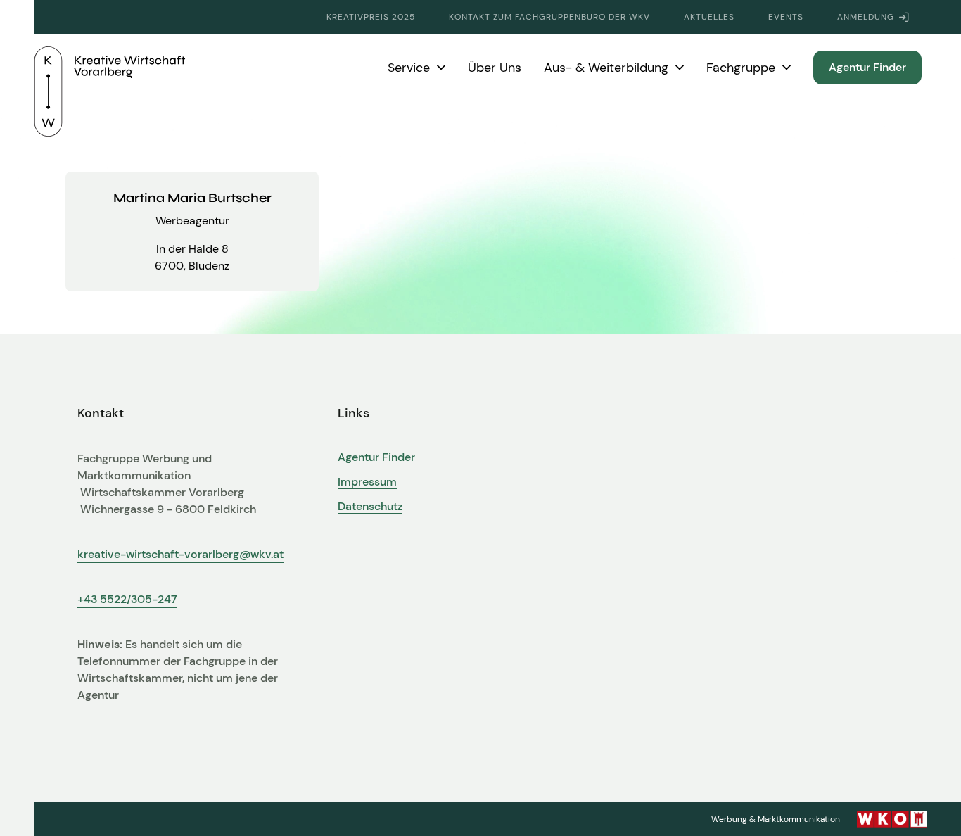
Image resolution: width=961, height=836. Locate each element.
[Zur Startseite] (110, 67)
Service (409, 67)
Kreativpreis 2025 (370, 17)
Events (785, 17)
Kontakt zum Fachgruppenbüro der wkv (549, 17)
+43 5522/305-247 (127, 599)
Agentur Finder (867, 67)
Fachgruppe (740, 67)
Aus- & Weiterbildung (606, 67)
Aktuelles (709, 17)
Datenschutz (370, 507)
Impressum (367, 482)
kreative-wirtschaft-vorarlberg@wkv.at (180, 554)
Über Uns (494, 67)
